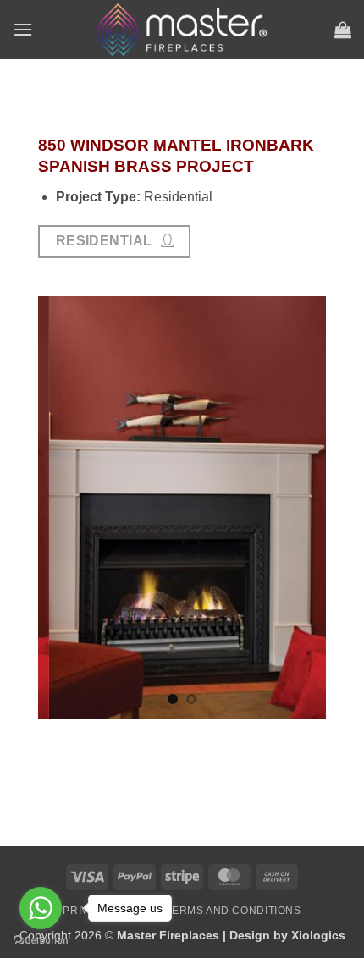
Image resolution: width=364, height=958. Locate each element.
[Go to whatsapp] (40, 908)
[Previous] (47, 506)
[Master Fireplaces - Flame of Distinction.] (182, 29)
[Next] (316, 506)
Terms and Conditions (233, 911)
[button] (23, 29)
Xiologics (318, 935)
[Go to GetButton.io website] (41, 940)
